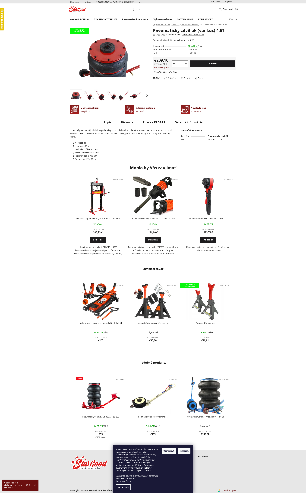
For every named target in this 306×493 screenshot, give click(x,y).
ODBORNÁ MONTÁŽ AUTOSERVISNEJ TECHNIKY (115, 2)
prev (72, 314)
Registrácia (229, 2)
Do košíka (212, 63)
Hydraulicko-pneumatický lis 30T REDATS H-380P (98, 218)
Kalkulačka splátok (162, 67)
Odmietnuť (168, 451)
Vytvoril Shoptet (228, 490)
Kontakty (87, 2)
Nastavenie (123, 487)
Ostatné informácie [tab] (188, 122)
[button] (98, 242)
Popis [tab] (107, 122)
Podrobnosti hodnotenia (193, 34)
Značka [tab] (154, 122)
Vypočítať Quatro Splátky (165, 72)
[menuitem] (80, 19)
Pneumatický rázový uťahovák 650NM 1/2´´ (208, 218)
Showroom (74, 2)
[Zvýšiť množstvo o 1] (186, 64)
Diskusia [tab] (127, 122)
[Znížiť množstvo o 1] (174, 64)
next (234, 314)
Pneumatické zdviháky (219, 136)
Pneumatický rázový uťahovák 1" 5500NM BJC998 (153, 218)
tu (130, 481)
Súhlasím (184, 451)
